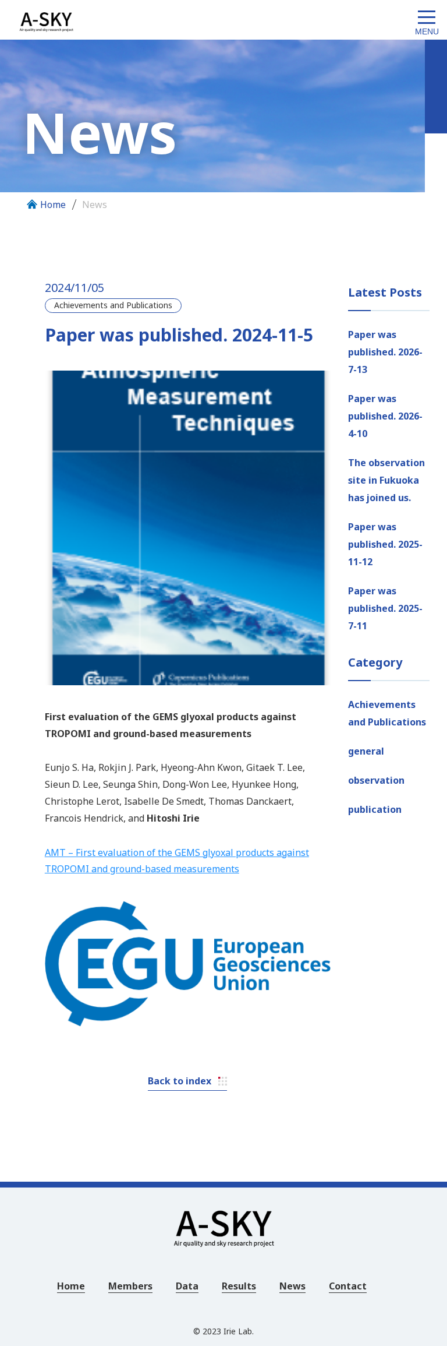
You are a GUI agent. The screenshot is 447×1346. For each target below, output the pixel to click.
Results (239, 1286)
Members (130, 1286)
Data (187, 1286)
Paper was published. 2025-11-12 (385, 544)
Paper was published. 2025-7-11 (385, 608)
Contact (348, 1286)
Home (53, 204)
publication (375, 809)
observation (376, 780)
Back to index (179, 1080)
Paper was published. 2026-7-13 (385, 352)
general (366, 751)
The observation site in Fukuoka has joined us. (386, 480)
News (94, 204)
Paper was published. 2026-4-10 (385, 416)
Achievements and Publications (387, 713)
